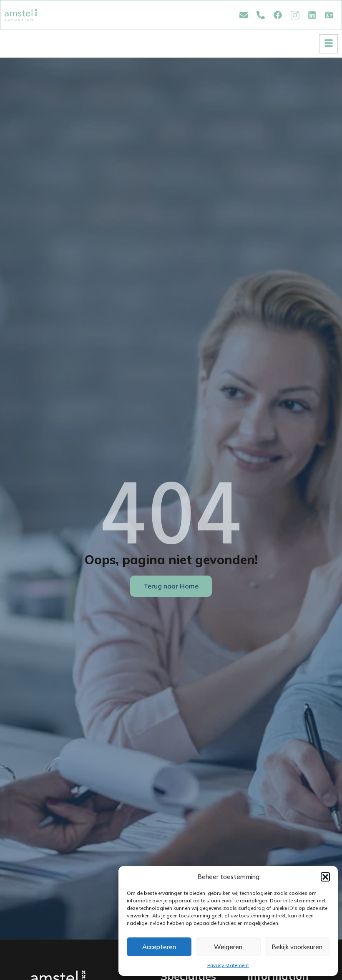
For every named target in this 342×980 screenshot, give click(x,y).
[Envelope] (243, 15)
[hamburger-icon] (328, 43)
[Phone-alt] (260, 15)
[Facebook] (277, 15)
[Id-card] (329, 15)
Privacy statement (228, 965)
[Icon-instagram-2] (295, 15)
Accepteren (159, 947)
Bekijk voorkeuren (297, 947)
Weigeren (228, 947)
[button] (325, 877)
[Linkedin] (312, 15)
